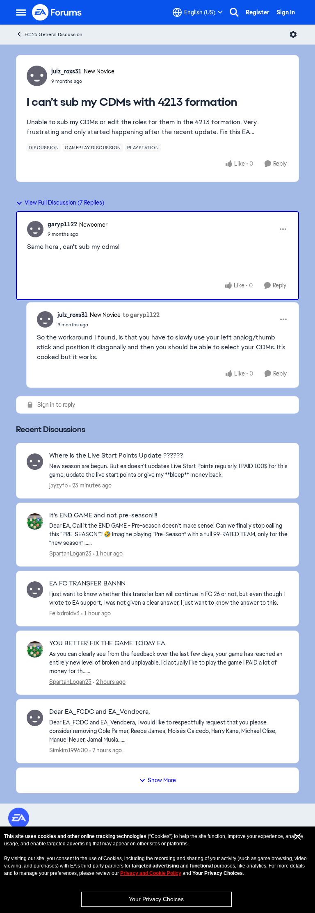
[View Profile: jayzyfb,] (35, 461)
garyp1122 (62, 224)
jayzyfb (58, 485)
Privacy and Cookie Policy (150, 873)
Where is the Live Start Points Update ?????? (116, 455)
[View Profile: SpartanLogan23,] (35, 521)
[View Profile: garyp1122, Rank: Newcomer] (35, 229)
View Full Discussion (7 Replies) (64, 202)
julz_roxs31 (66, 71)
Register (257, 12)
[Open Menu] (293, 34)
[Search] (234, 12)
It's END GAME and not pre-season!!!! (103, 515)
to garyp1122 (141, 315)
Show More (162, 780)
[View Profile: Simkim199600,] (35, 718)
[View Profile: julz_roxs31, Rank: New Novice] (37, 76)
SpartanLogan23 (70, 553)
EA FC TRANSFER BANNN (87, 583)
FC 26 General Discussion (53, 34)
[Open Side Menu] (21, 12)
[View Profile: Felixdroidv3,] (35, 589)
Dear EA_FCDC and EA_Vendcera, (99, 712)
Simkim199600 (68, 750)
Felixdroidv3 (64, 613)
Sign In (285, 12)
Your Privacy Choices (156, 899)
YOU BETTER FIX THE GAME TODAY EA (107, 643)
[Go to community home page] (57, 12)
